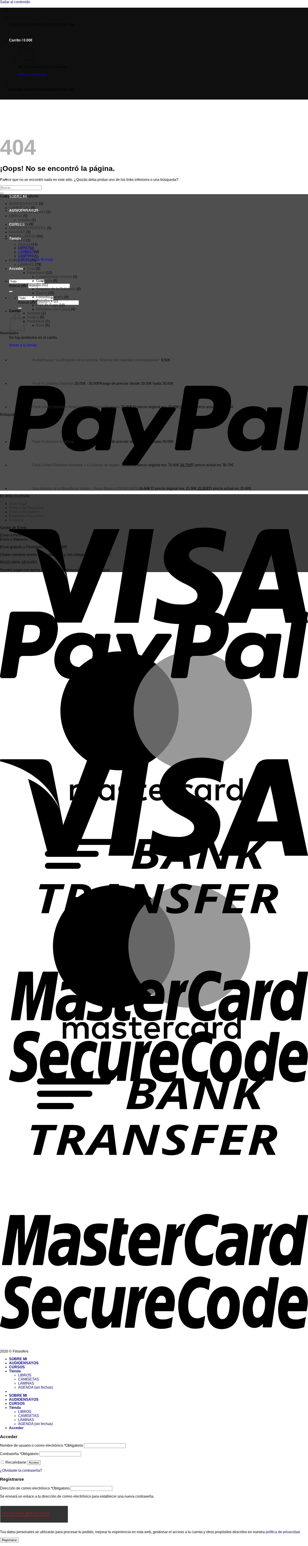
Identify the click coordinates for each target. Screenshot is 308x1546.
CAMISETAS (19, 208)
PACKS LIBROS (22, 236)
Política (33, 317)
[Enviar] (11, 291)
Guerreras (44, 281)
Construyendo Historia (54, 277)
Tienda (15, 1371)
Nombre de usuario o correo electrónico (41, 1445)
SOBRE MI (18, 1359)
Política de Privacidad (26, 508)
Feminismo (36, 273)
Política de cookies (24, 512)
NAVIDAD (17, 232)
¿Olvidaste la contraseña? (21, 1470)
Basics (41, 293)
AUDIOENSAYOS (23, 204)
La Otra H (25, 252)
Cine (31, 269)
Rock (40, 325)
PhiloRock (44, 301)
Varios (23, 224)
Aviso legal (18, 504)
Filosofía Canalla (31, 212)
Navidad (34, 313)
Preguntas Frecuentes (26, 516)
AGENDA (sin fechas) (35, 1387)
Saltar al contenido (15, 2)
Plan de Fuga (47, 305)
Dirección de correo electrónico (35, 1488)
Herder (23, 248)
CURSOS (17, 224)
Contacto (16, 520)
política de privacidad (283, 1532)
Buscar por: (18, 286)
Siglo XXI (25, 256)
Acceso (34, 1462)
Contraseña (19, 1454)
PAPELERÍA (19, 260)
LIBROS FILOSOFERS (27, 228)
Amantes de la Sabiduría (56, 289)
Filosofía (34, 285)
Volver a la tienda (32, 74)
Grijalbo (24, 220)
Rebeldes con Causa (53, 309)
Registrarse (9, 1540)
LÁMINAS (26, 264)
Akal (21, 240)
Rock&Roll (35, 321)
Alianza (24, 244)
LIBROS (15, 216)
